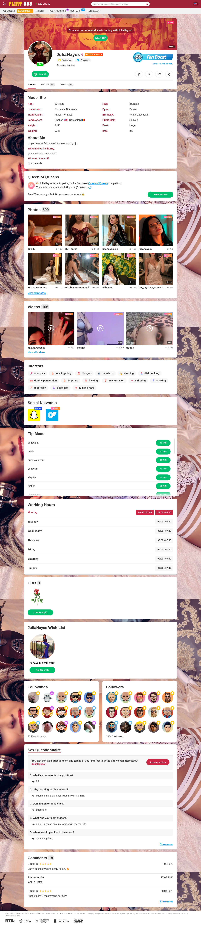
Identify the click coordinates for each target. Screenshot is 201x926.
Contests (75, 11)
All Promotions (58, 11)
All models (9, 11)
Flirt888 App (94, 11)
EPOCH (58, 913)
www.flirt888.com (37, 913)
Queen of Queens (98, 183)
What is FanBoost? (163, 63)
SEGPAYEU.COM (72, 913)
